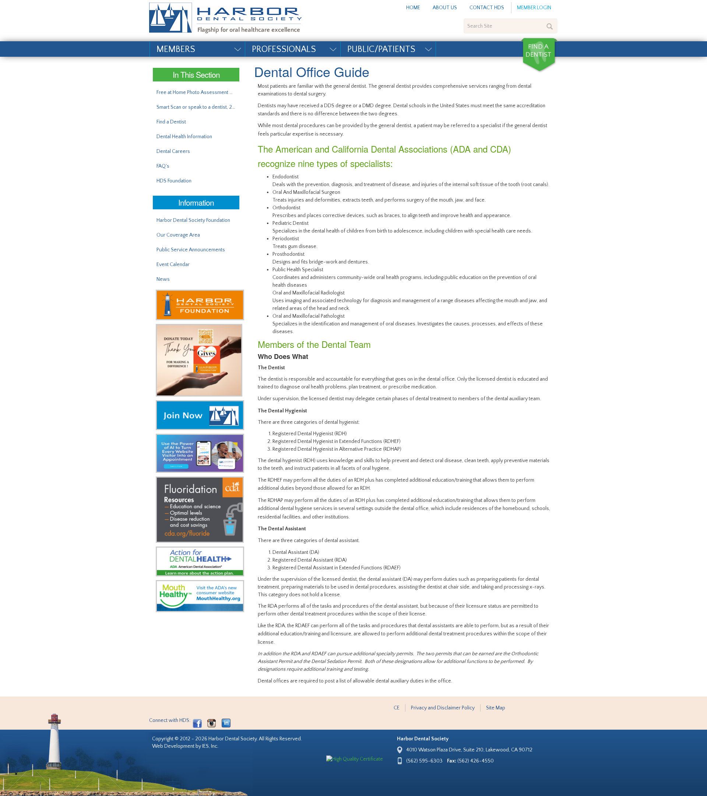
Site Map (495, 708)
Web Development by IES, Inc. (185, 746)
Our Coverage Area (178, 235)
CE (397, 708)
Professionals (284, 49)
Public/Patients (381, 49)
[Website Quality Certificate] (354, 759)
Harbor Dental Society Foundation (193, 220)
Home (413, 8)
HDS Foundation (173, 181)
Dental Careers (173, 151)
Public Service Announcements (190, 250)
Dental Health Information (184, 137)
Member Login (534, 8)
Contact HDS (486, 8)
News (163, 279)
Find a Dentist (539, 55)
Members (175, 49)
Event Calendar (173, 265)
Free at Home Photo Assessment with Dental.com (197, 92)
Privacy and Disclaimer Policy (443, 708)
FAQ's (162, 166)
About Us (445, 8)
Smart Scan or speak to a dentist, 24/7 (197, 107)
